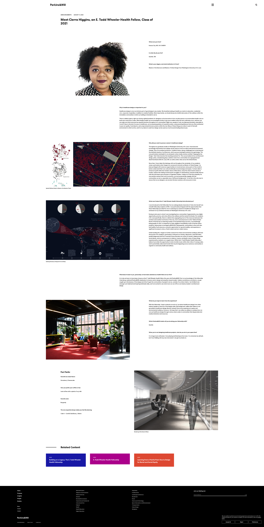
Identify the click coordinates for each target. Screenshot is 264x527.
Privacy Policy (30, 522)
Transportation (135, 505)
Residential (135, 496)
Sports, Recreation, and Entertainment (141, 503)
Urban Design (135, 507)
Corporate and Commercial (82, 500)
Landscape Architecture (138, 494)
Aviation (78, 496)
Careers (19, 508)
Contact (19, 511)
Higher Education (80, 511)
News (18, 506)
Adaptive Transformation (82, 492)
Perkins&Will (58, 4)
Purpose (19, 493)
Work (18, 490)
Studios (19, 501)
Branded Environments (81, 498)
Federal (78, 505)
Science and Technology (138, 500)
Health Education (80, 509)
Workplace (134, 509)
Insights (19, 496)
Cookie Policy (38, 522)
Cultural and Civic (80, 503)
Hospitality (134, 490)
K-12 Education (135, 492)
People (19, 498)
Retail (133, 498)
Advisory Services (80, 494)
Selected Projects (80, 490)
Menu (213, 5)
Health (77, 507)
